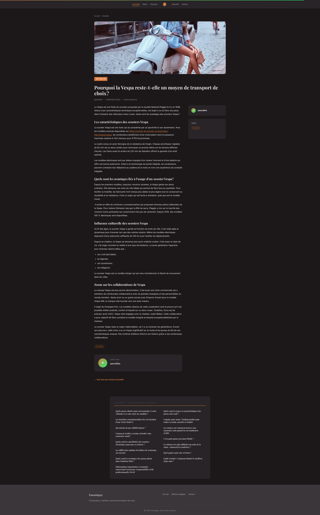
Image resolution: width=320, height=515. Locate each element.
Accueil (97, 16)
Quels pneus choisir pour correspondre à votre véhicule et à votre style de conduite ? (136, 412)
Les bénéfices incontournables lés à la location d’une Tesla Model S (136, 420)
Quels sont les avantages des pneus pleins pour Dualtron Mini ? (134, 459)
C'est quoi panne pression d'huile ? (179, 438)
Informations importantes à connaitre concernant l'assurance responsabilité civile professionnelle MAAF (135, 469)
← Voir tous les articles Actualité (109, 379)
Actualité (136, 4)
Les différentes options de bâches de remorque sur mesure (136, 451)
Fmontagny (96, 495)
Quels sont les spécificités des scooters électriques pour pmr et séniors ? (132, 443)
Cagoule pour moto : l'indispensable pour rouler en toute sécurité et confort (182, 420)
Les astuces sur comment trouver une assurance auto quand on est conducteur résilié (181, 430)
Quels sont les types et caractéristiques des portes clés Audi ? (182, 412)
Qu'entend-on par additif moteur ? (131, 428)
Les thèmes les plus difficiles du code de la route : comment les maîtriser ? (182, 445)
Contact (191, 494)
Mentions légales (178, 494)
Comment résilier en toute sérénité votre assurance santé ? (133, 434)
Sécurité (175, 4)
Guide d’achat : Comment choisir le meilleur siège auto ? (183, 459)
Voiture (185, 4)
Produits (153, 4)
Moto (145, 4)
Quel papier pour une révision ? (177, 453)
